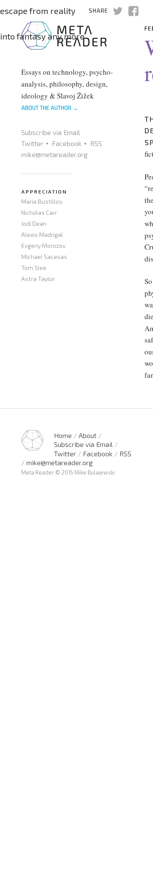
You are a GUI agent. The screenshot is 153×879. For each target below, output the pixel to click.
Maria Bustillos (41, 201)
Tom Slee (33, 267)
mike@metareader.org (54, 154)
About (87, 435)
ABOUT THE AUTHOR (49, 107)
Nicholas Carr (39, 212)
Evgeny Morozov (43, 245)
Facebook (67, 143)
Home (63, 435)
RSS (96, 143)
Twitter (32, 143)
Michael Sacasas (44, 256)
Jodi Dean (33, 223)
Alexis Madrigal (42, 234)
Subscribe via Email (50, 132)
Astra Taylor (38, 278)
